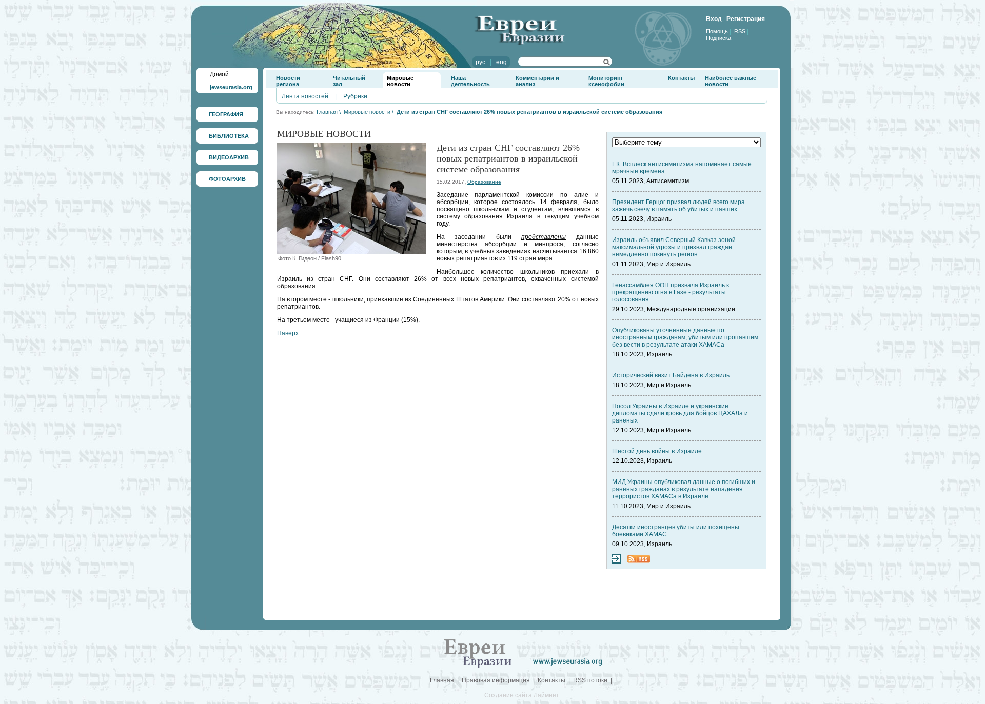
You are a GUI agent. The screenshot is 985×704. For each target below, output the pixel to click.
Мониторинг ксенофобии (606, 81)
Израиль (659, 219)
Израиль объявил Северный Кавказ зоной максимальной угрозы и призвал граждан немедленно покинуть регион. (674, 247)
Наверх (288, 333)
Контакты (681, 78)
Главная (327, 112)
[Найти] (606, 63)
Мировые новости (400, 81)
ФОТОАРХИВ (227, 179)
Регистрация (745, 19)
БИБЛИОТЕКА (229, 136)
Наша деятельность (470, 81)
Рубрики (355, 96)
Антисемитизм (667, 181)
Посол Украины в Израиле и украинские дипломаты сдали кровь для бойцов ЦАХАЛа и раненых (680, 413)
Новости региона (288, 81)
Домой (219, 74)
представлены (543, 236)
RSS (739, 31)
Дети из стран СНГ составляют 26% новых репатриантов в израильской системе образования (529, 112)
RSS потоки (590, 680)
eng (501, 62)
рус (480, 62)
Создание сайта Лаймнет (521, 695)
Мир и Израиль (668, 264)
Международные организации (691, 309)
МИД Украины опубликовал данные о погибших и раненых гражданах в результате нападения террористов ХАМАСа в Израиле (683, 489)
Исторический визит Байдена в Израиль (671, 375)
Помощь (717, 31)
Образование (484, 182)
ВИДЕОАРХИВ (229, 157)
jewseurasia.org (231, 87)
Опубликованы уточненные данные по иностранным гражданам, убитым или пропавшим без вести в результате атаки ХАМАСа (685, 337)
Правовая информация (496, 680)
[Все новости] (616, 561)
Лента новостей (305, 96)
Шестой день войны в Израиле (657, 451)
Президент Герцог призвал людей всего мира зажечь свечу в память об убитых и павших (678, 205)
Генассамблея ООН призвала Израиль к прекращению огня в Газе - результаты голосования (670, 292)
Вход (714, 19)
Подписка (718, 38)
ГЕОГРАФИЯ (226, 114)
